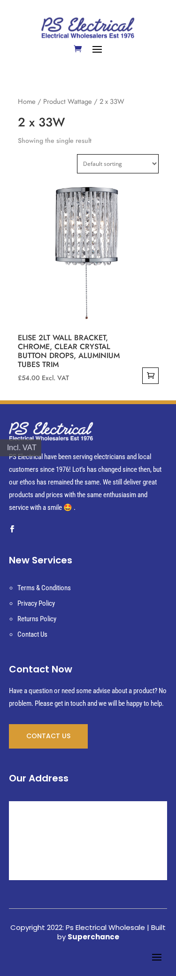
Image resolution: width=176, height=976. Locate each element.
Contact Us (32, 634)
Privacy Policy (36, 603)
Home (27, 101)
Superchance (93, 937)
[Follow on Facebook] (12, 529)
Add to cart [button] (150, 375)
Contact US (48, 736)
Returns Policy (36, 619)
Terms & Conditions (44, 588)
